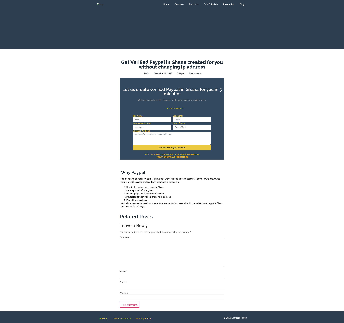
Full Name (137, 116)
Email (123, 282)
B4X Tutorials (211, 4)
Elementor (228, 4)
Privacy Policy (143, 318)
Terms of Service (122, 318)
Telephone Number (142, 123)
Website (124, 293)
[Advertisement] (172, 29)
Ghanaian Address (141, 131)
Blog (242, 4)
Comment (125, 237)
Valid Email (178, 116)
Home (166, 4)
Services (179, 4)
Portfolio (193, 4)
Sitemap (103, 318)
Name (123, 271)
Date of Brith (179, 123)
